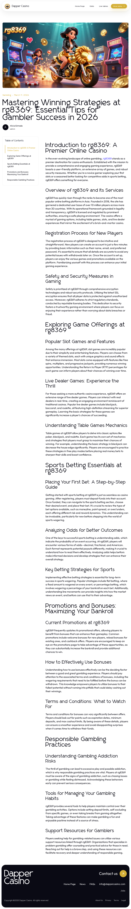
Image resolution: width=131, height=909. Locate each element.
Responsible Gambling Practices (20, 180)
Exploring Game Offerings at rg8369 (19, 157)
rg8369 (107, 158)
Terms (116, 900)
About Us (99, 900)
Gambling (7, 95)
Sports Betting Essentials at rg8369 (18, 165)
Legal (123, 900)
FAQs (92, 884)
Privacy (108, 900)
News (82, 884)
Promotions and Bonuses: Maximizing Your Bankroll (18, 173)
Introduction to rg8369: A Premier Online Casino (21, 149)
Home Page (70, 884)
